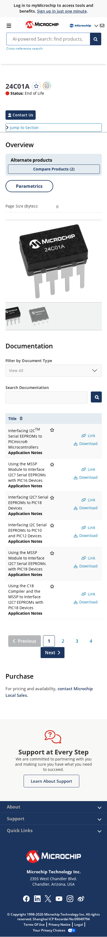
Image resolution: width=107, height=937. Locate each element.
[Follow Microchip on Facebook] (26, 900)
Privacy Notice (60, 924)
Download (88, 443)
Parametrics (29, 186)
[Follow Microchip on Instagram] (69, 900)
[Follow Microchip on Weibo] (80, 900)
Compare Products (54, 169)
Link (91, 435)
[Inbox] (102, 26)
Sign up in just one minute (62, 11)
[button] (20, 115)
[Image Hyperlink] (42, 27)
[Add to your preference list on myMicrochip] (36, 86)
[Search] (95, 39)
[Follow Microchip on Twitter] (48, 900)
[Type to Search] (96, 396)
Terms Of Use (34, 924)
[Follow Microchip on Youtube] (58, 899)
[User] (83, 25)
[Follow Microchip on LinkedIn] (37, 900)
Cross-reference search (24, 48)
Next (50, 653)
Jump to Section (24, 127)
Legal (78, 924)
